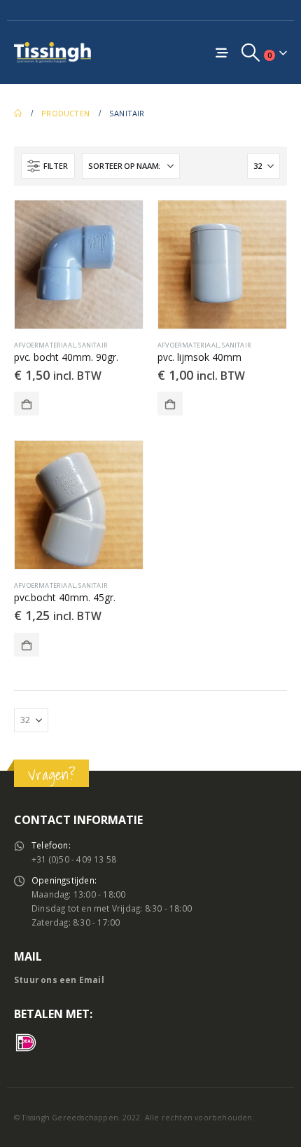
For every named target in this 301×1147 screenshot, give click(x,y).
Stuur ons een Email (59, 979)
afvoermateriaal (45, 345)
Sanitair (93, 345)
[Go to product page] (79, 264)
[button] (251, 52)
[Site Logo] (52, 52)
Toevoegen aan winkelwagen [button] (26, 403)
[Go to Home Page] (18, 114)
